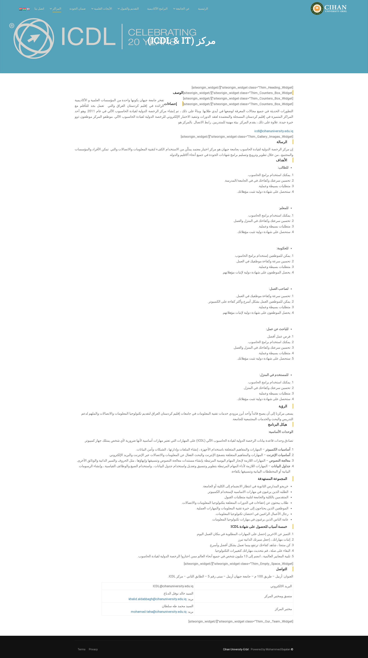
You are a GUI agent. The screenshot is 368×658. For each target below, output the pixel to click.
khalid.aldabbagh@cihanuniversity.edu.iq (157, 599)
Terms (81, 649)
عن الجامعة (183, 8)
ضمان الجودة (78, 8)
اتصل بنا (39, 8)
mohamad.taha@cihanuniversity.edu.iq (158, 612)
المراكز (57, 8)
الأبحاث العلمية (103, 8)
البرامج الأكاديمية (157, 8)
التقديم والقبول (129, 8)
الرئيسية (203, 8)
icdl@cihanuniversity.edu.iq (273, 131)
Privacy (93, 649)
